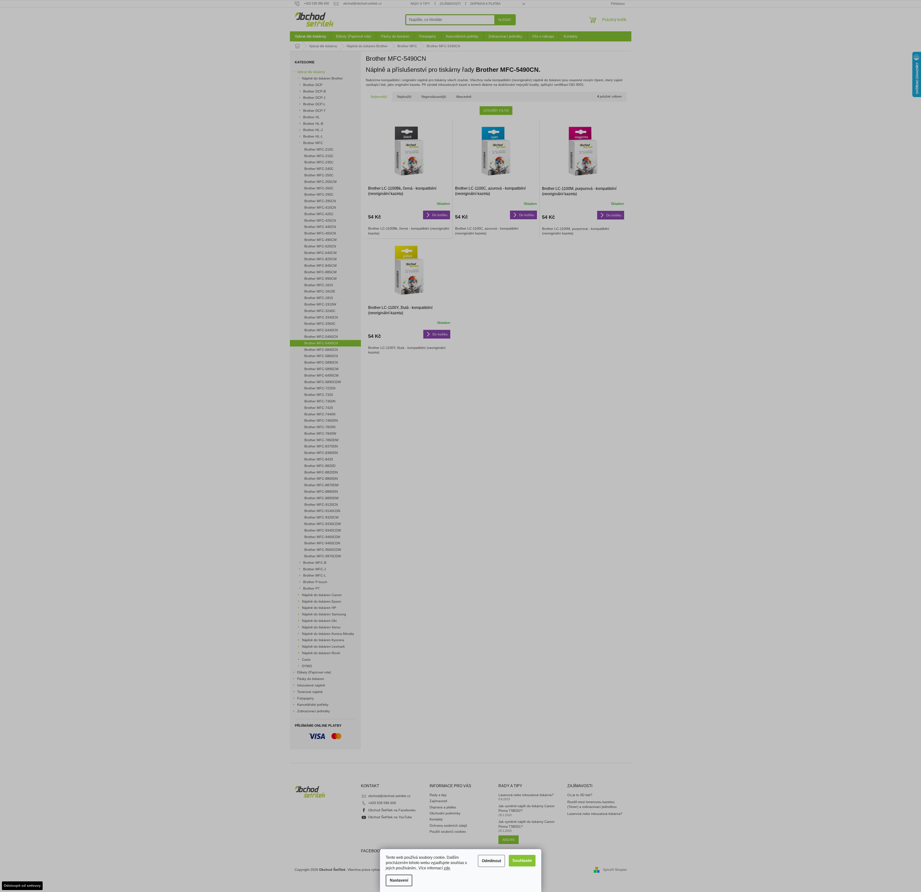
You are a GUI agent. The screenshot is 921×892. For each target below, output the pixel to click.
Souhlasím (522, 861)
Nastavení (399, 880)
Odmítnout (491, 861)
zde (447, 868)
